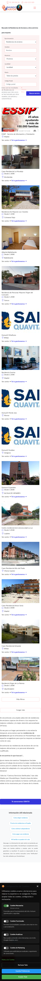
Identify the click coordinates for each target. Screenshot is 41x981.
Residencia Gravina (8, 372)
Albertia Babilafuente (9, 252)
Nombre (7, 47)
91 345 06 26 (14, 2)
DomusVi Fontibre (8, 450)
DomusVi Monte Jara (9, 413)
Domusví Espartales (9, 487)
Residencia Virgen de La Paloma (13, 683)
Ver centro (6, 140)
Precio (6, 72)
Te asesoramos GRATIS (21, 801)
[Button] (33, 8)
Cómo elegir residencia (20, 818)
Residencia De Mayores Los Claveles (15, 212)
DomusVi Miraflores (9, 335)
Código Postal (9, 81)
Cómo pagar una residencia (20, 834)
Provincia (7, 55)
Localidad (7, 64)
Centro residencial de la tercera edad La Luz (17, 528)
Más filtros (20, 699)
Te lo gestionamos (18, 140)
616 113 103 (29, 2)
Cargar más (20, 710)
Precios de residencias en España (20, 823)
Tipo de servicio (8, 38)
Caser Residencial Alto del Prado (13, 568)
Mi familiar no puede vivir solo (20, 839)
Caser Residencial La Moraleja (12, 171)
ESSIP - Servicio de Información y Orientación (18, 134)
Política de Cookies (8, 960)
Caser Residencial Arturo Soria (12, 606)
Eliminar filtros (23, 91)
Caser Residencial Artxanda (11, 646)
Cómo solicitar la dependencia (20, 828)
